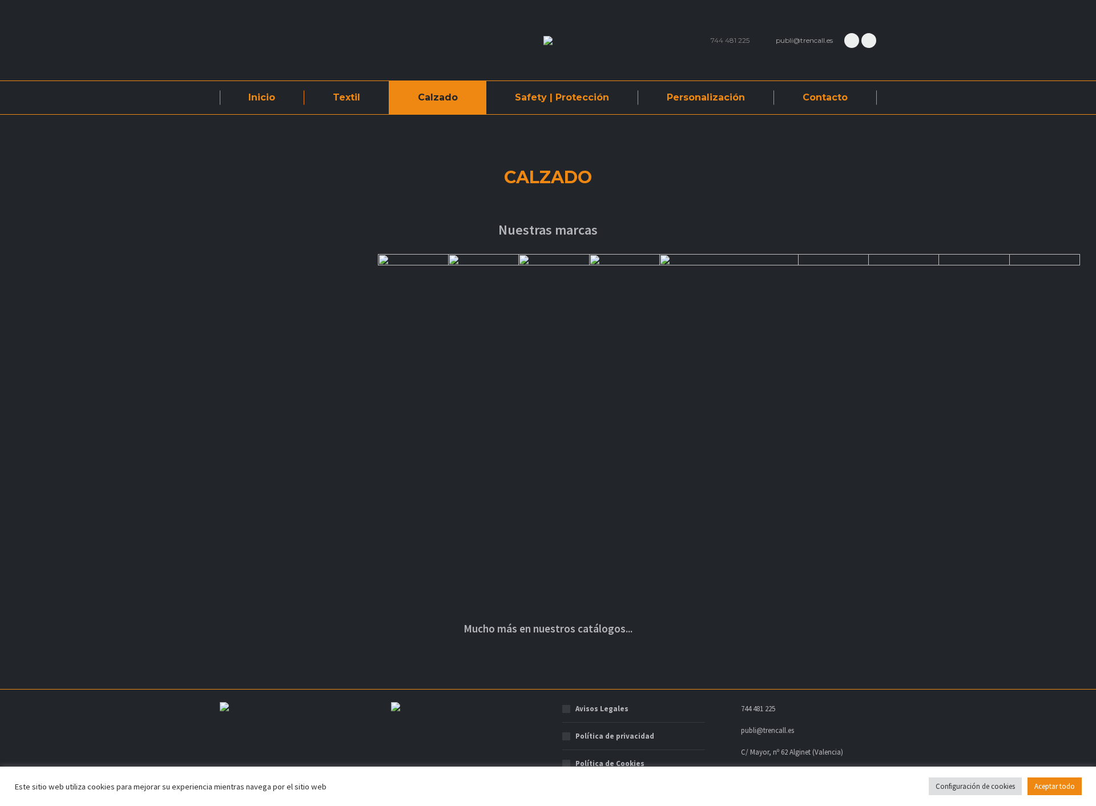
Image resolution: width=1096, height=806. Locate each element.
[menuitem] (262, 97)
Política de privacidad (614, 736)
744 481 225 (730, 40)
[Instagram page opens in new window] (868, 40)
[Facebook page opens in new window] (851, 40)
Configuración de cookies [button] (975, 786)
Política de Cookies (609, 763)
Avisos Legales (601, 709)
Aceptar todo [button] (1054, 786)
